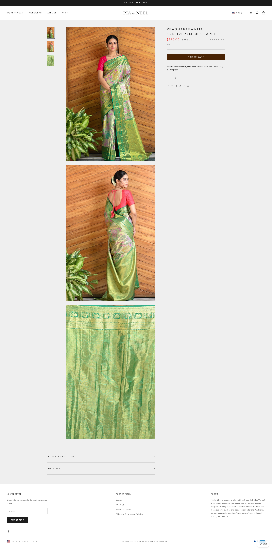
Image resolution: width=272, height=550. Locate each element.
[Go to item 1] (51, 33)
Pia (168, 44)
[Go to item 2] (51, 47)
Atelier (52, 13)
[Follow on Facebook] (8, 531)
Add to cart (196, 57)
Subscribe (17, 520)
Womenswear (15, 13)
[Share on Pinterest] (184, 86)
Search (119, 500)
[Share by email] (188, 86)
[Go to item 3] (51, 61)
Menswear (35, 13)
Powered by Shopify (156, 541)
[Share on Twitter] (180, 86)
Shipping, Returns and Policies (129, 514)
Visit (65, 13)
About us (120, 504)
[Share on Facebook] (176, 86)
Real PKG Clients (123, 509)
